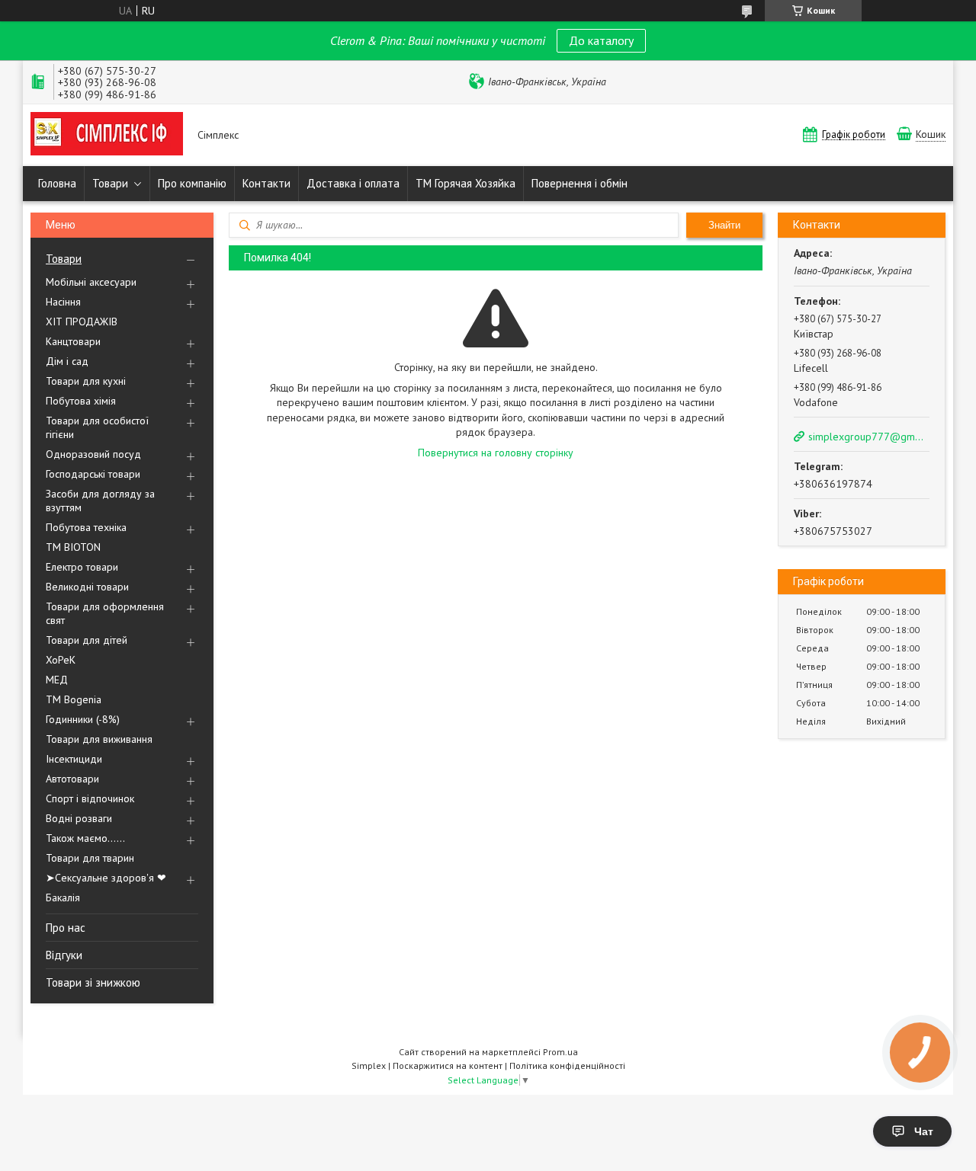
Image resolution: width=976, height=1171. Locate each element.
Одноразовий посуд (93, 454)
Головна (57, 183)
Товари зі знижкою (93, 982)
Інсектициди (74, 759)
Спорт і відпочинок (90, 798)
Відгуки (64, 955)
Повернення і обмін (579, 183)
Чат (923, 1131)
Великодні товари (87, 586)
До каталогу (601, 40)
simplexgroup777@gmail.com (867, 436)
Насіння (63, 302)
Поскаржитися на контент (447, 1065)
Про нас (65, 927)
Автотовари (72, 778)
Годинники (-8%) (83, 719)
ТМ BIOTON (73, 547)
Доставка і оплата (353, 183)
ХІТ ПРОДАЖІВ (81, 321)
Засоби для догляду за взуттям (100, 500)
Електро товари (82, 567)
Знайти (724, 225)
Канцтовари (73, 341)
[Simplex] (106, 135)
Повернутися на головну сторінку (495, 452)
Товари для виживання (99, 739)
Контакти (266, 183)
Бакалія (63, 897)
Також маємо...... (85, 838)
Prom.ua (560, 1051)
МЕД (57, 679)
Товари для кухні (86, 381)
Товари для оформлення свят (105, 613)
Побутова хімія (81, 401)
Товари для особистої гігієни (97, 427)
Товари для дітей (86, 640)
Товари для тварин (90, 858)
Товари (110, 183)
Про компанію (192, 183)
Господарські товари (93, 474)
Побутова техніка (86, 527)
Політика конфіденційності (567, 1065)
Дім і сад (67, 361)
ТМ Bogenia (73, 699)
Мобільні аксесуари (91, 282)
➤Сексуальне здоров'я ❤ (106, 878)
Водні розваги (79, 818)
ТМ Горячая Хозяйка (465, 183)
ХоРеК (60, 660)
